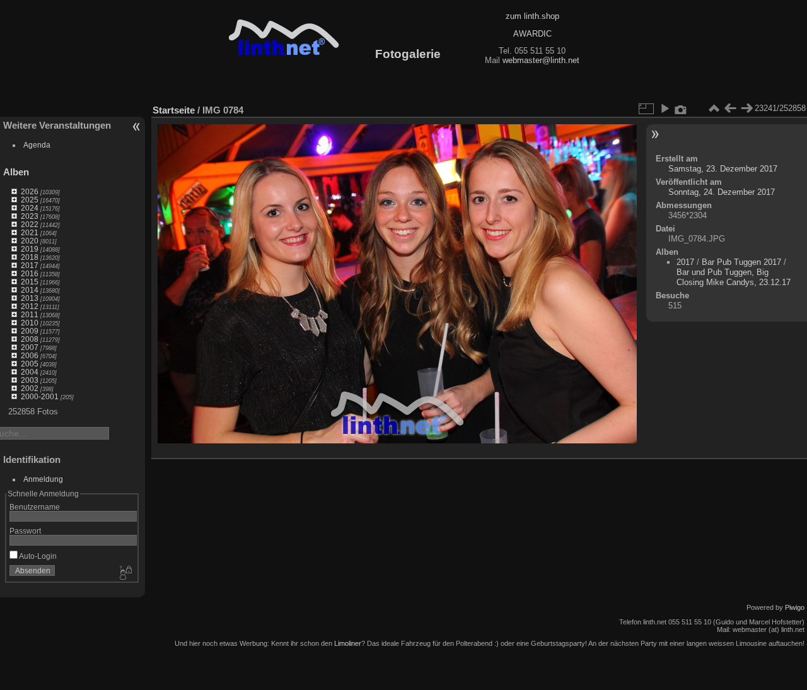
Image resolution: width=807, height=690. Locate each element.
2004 (29, 372)
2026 (29, 191)
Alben (16, 172)
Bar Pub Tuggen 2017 (741, 262)
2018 (29, 257)
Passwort (25, 531)
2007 (29, 347)
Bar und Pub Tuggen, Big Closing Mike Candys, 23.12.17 (733, 277)
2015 (29, 282)
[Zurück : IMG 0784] (730, 108)
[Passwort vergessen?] (125, 573)
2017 (29, 265)
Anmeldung (43, 479)
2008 (29, 339)
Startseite (174, 110)
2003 (29, 380)
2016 (29, 273)
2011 (29, 314)
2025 (29, 200)
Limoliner (347, 643)
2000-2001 (40, 396)
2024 (29, 208)
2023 (29, 216)
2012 (29, 306)
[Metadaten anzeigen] (681, 108)
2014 (29, 290)
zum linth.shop (532, 16)
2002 (29, 388)
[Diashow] (664, 108)
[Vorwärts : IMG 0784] (746, 108)
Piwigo (794, 607)
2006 (29, 355)
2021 (29, 232)
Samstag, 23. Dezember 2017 (722, 168)
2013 (29, 298)
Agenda (36, 145)
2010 (29, 323)
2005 (29, 364)
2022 (29, 224)
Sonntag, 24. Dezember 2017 (721, 192)
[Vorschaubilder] (713, 108)
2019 (29, 249)
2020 (29, 241)
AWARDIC (532, 33)
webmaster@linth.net (540, 60)
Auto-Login (37, 556)
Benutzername (34, 507)
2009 (29, 331)
